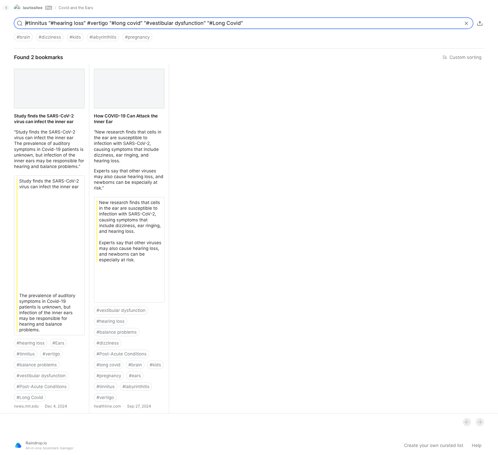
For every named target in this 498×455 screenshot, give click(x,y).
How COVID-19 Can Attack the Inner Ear (126, 69)
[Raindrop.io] (18, 445)
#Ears (58, 343)
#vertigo (51, 353)
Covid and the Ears (76, 7)
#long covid (108, 364)
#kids (75, 37)
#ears (135, 375)
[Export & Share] (480, 23)
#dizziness (50, 37)
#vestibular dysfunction (41, 375)
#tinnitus (26, 353)
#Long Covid (30, 397)
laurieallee (37, 7)
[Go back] (6, 8)
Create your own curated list (433, 445)
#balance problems (37, 364)
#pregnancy (137, 37)
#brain (23, 37)
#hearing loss (31, 343)
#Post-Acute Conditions (42, 386)
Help (476, 445)
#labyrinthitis (102, 37)
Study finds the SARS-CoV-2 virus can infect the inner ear (49, 69)
